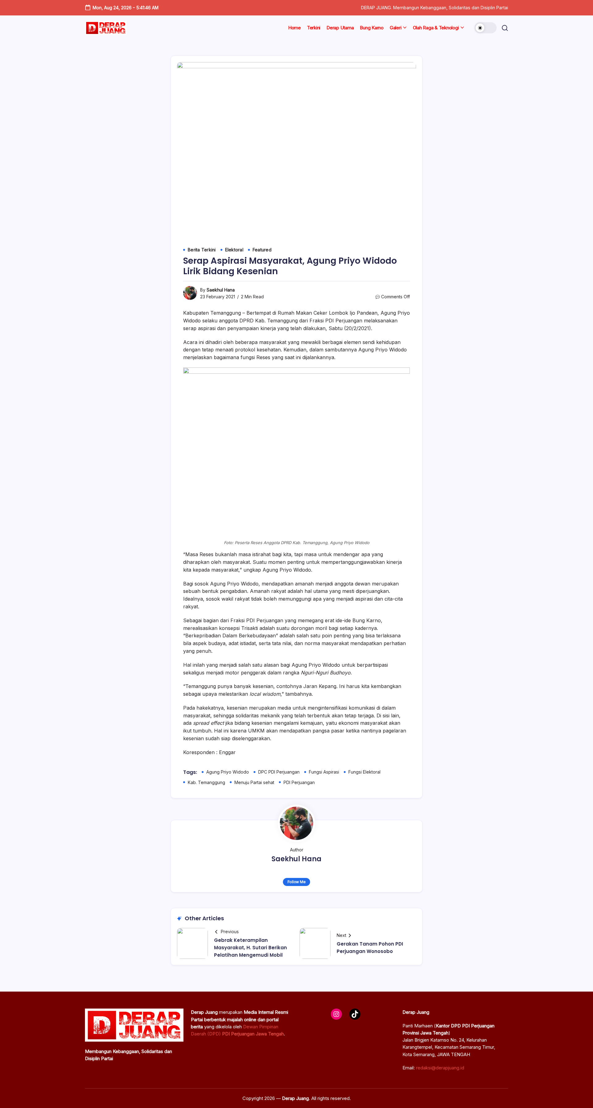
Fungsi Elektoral (364, 771)
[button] (485, 27)
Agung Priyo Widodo (227, 771)
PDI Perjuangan (299, 782)
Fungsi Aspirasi (324, 771)
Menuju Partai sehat (254, 782)
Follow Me (297, 881)
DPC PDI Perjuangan (279, 771)
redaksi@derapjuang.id (440, 1068)
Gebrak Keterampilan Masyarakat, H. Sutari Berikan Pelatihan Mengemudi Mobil (250, 947)
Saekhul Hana (221, 289)
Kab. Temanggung (206, 782)
